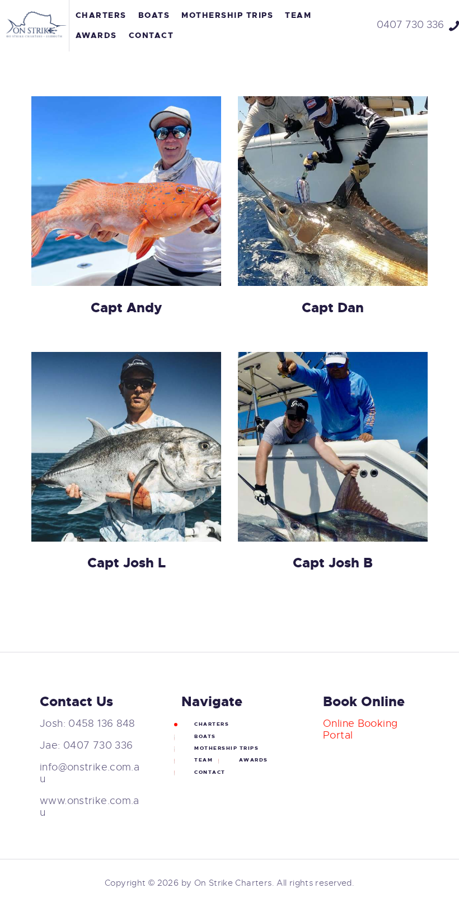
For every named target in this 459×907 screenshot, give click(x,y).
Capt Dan (333, 307)
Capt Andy (126, 307)
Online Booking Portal (360, 729)
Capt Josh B (333, 563)
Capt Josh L (126, 563)
